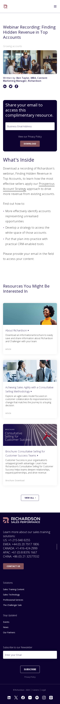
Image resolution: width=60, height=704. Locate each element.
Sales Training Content (13, 589)
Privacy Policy (35, 136)
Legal (43, 690)
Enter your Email (13, 655)
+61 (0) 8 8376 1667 (24, 552)
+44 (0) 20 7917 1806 (25, 544)
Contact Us (13, 566)
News (5, 627)
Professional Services (13, 599)
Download (30, 143)
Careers (35, 690)
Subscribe (30, 669)
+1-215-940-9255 (19, 540)
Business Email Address (19, 126)
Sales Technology (11, 594)
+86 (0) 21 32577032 (26, 556)
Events (6, 622)
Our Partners (9, 632)
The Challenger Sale (12, 605)
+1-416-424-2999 (26, 548)
